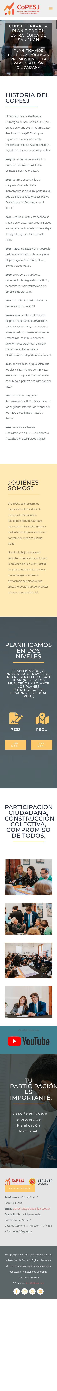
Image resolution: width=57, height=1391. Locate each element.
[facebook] (16, 1291)
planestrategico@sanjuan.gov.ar (31, 1208)
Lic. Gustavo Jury (35, 1283)
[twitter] (32, 1291)
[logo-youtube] (28, 1033)
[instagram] (24, 1291)
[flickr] (40, 1291)
